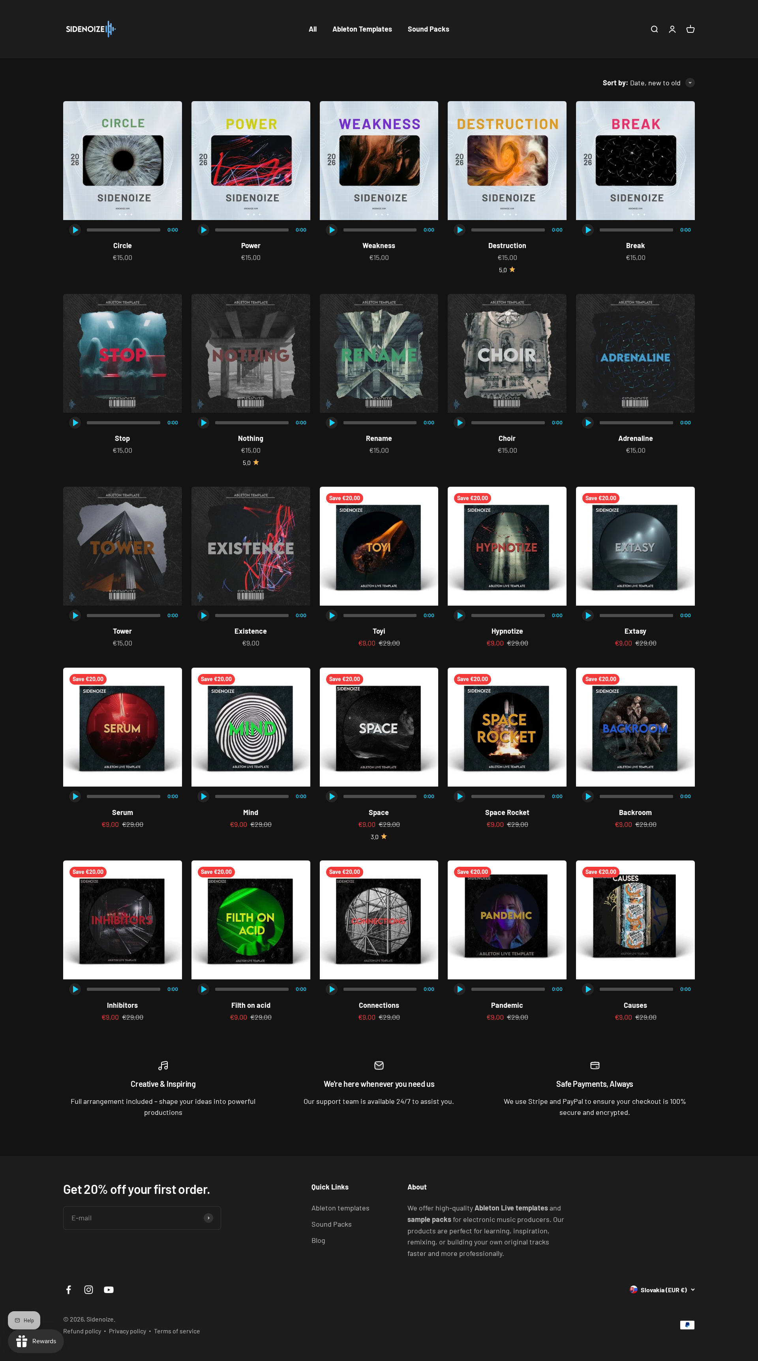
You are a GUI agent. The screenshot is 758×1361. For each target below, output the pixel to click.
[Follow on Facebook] (68, 1289)
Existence (251, 631)
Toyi (379, 631)
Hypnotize (507, 631)
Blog (318, 1240)
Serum (122, 812)
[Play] (75, 230)
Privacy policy (127, 1331)
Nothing (250, 438)
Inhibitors (122, 1005)
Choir (507, 438)
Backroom (635, 812)
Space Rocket (507, 812)
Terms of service (177, 1331)
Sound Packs (428, 28)
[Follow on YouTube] (108, 1289)
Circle (122, 245)
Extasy (635, 631)
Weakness (378, 245)
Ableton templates (340, 1207)
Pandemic (507, 1005)
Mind (250, 812)
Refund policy (82, 1331)
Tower (122, 631)
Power (251, 245)
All (313, 28)
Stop (122, 438)
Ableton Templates (362, 28)
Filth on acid (250, 1005)
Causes (635, 1005)
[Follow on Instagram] (88, 1289)
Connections (379, 1005)
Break (635, 245)
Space (379, 812)
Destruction (507, 245)
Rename (379, 438)
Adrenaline (635, 438)
